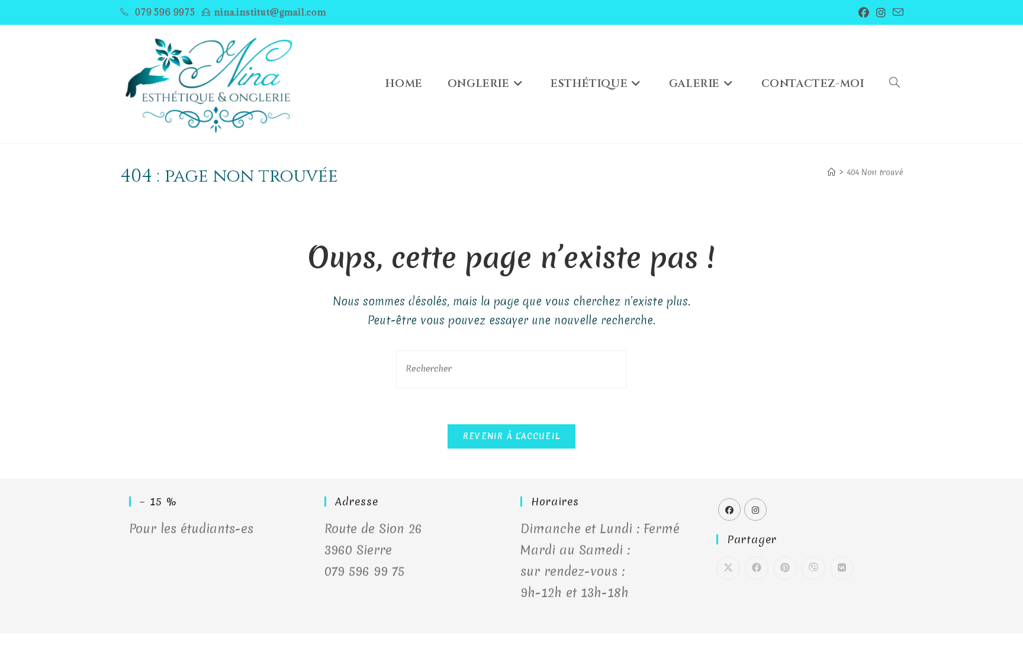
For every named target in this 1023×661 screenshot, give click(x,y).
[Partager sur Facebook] (756, 568)
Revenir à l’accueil (512, 436)
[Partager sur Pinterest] (785, 568)
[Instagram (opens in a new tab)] (881, 12)
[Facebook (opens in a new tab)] (864, 12)
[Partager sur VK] (842, 568)
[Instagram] (755, 509)
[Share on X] (728, 568)
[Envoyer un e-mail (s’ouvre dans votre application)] (896, 12)
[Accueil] (831, 172)
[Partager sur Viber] (813, 568)
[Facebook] (729, 509)
